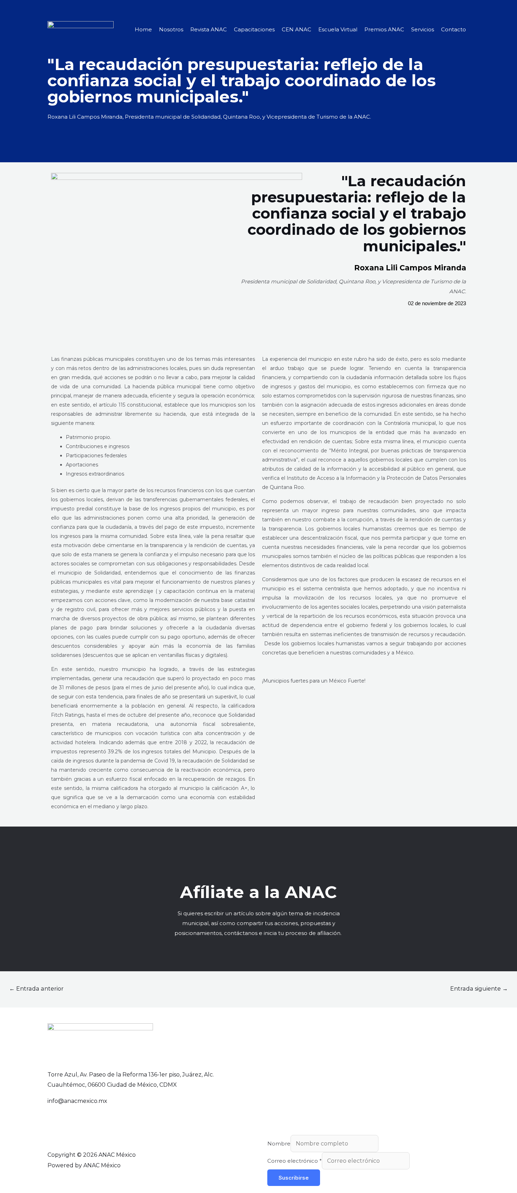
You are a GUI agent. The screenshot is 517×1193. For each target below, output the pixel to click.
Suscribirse (294, 1177)
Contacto (453, 29)
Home (143, 29)
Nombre (279, 1143)
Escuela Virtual (337, 29)
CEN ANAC (296, 29)
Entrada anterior (36, 988)
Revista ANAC (208, 29)
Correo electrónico (294, 1160)
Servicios (422, 29)
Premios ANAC (384, 29)
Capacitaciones (254, 29)
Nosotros (171, 29)
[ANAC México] (80, 29)
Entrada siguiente (479, 988)
